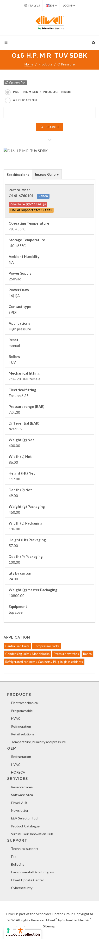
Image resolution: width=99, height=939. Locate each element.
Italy (32, 5)
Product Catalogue (25, 826)
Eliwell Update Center (27, 880)
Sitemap (49, 926)
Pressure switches (66, 654)
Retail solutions (22, 734)
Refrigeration (21, 726)
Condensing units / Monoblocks (27, 654)
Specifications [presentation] (18, 174)
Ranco (87, 654)
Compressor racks (46, 646)
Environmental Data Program (32, 872)
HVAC (15, 718)
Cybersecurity (21, 888)
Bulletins (17, 864)
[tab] (18, 174)
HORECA (18, 772)
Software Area (22, 795)
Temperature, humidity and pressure (38, 742)
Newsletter (19, 810)
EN (52, 5)
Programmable (22, 711)
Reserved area (22, 787)
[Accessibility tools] (20, 930)
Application (25, 100)
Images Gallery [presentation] (47, 174)
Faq (13, 856)
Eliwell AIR (19, 803)
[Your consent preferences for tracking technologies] (8, 930)
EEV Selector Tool (24, 818)
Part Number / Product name (42, 92)
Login (67, 5)
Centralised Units (17, 646)
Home (29, 64)
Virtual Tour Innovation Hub (32, 834)
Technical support (24, 849)
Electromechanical (24, 703)
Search (52, 127)
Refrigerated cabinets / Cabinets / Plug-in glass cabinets (44, 662)
